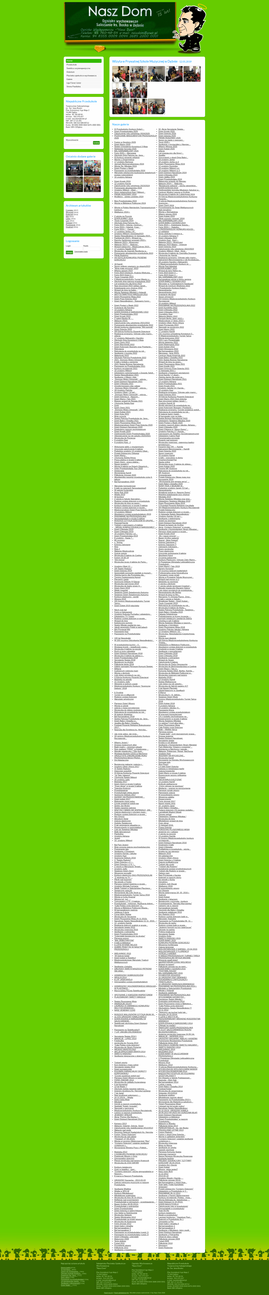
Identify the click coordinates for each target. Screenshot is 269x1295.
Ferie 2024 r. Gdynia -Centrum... (128, 225)
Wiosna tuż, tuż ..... (122, 899)
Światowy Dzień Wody (168, 697)
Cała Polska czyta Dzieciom (170, 727)
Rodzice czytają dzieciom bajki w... (173, 916)
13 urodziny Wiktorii (123, 512)
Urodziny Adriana (121, 836)
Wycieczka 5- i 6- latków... (169, 695)
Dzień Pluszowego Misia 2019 (171, 503)
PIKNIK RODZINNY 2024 (125, 194)
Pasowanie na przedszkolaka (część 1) (131, 1232)
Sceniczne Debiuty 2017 (125, 795)
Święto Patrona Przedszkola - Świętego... (176, 610)
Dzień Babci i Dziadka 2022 (170, 357)
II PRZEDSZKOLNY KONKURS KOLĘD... (176, 229)
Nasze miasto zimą (166, 803)
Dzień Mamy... (120, 455)
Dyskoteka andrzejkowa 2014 (171, 1001)
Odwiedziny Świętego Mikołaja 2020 (174, 421)
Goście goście (120, 553)
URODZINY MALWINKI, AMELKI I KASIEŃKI (177, 1038)
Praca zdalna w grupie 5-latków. (128, 460)
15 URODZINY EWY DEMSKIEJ (172, 977)
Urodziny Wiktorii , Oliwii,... (126, 190)
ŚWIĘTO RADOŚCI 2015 (169, 938)
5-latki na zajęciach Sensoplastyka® (130, 488)
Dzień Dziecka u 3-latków (169, 860)
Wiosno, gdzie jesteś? (168, 1169)
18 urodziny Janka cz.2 (168, 162)
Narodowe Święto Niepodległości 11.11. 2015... (135, 921)
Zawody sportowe (166, 1150)
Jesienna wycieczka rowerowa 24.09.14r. (176, 1034)
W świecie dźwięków (123, 714)
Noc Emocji (119, 816)
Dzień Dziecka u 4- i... (124, 862)
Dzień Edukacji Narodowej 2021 (128, 381)
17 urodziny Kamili (166, 331)
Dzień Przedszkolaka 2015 (126, 934)
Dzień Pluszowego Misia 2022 (127, 297)
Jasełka (161, 155)
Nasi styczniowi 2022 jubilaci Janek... (130, 286)
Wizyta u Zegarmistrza (124, 159)
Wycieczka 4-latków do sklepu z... (129, 656)
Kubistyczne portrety (123, 623)
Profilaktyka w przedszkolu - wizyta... (174, 849)
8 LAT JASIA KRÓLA (123, 979)
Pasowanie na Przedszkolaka (127, 634)
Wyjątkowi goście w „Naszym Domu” (174, 492)
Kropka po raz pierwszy (168, 851)
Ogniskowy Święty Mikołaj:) (170, 999)
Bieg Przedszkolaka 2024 (125, 201)
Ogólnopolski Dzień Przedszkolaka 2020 (132, 434)
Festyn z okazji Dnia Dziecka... (171, 1134)
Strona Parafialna (74, 87)
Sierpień (69, 223)
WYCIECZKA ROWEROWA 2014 (172, 1071)
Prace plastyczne (166, 551)
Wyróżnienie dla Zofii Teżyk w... (128, 892)
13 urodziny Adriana (167, 381)
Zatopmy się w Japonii (168, 906)
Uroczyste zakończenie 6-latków (128, 449)
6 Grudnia (118, 692)
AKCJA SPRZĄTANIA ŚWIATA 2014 (129, 1051)
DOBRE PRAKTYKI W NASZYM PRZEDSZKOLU (128, 948)
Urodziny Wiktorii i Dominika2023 (128, 233)
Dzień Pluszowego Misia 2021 (171, 364)
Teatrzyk (162, 895)
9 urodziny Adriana (166, 706)
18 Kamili (118, 264)
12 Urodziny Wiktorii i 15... (170, 631)
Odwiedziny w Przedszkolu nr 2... (173, 1191)
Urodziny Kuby (164, 936)
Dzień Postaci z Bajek (123, 168)
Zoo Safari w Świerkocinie (125, 1213)
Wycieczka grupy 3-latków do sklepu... (175, 464)
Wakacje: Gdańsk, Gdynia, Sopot (128, 1126)
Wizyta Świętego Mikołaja (169, 721)
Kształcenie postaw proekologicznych (174, 869)
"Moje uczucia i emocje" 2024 (171, 218)
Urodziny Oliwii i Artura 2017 (126, 766)
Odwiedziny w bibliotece (169, 1117)
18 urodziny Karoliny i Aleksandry (173, 262)
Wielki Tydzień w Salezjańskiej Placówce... (133, 888)
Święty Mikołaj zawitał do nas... (128, 625)
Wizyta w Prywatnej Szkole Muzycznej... (176, 577)
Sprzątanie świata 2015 (124, 927)
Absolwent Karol (165, 555)
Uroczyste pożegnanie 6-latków (172, 553)
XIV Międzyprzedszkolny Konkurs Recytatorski (178, 507)
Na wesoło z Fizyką (122, 882)
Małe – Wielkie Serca (167, 729)
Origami (161, 777)
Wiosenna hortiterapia (168, 945)
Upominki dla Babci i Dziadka (171, 910)
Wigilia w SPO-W (121, 1191)
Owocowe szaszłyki (122, 771)
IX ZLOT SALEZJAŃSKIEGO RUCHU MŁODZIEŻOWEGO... (174, 1031)
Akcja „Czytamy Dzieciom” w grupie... (174, 527)
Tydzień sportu (120, 1062)
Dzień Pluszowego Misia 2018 (171, 627)
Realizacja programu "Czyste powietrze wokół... (179, 410)
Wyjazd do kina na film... (169, 595)
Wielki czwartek (121, 590)
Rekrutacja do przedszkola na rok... (130, 351)
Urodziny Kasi (164, 753)
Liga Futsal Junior (74, 83)
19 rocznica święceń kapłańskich (172, 571)
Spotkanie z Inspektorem (125, 1250)
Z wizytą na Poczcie (123, 216)
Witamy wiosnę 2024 (167, 214)
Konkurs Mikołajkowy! (123, 1193)
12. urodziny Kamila (123, 923)
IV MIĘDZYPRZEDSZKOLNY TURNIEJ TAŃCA (179, 956)
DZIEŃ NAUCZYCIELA (168, 1204)
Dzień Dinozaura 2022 (168, 349)
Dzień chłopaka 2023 (167, 238)
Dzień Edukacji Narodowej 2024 (172, 172)
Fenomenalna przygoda (169, 438)
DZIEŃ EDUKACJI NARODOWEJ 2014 (175, 1023)
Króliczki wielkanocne (167, 784)
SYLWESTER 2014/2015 (169, 975)
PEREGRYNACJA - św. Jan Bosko (173, 1128)
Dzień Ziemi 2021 (122, 407)
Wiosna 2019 (120, 599)
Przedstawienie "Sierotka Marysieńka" (175, 903)
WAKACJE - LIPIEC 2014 (125, 1038)
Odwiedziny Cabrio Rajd (169, 436)
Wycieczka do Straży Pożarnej (127, 1047)
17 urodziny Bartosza (123, 162)
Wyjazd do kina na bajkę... (126, 290)
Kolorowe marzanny (167, 1154)
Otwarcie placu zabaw (168, 1237)
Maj (67, 217)
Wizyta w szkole (121, 706)
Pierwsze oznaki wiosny (168, 790)
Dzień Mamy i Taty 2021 (125, 399)
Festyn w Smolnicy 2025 (125, 142)
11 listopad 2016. (166, 825)
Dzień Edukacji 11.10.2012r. (170, 1202)
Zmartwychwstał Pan (167, 460)
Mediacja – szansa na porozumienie (174, 788)
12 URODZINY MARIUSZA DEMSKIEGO (176, 984)
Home (70, 61)
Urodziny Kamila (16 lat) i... (170, 516)
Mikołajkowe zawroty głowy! (170, 1097)
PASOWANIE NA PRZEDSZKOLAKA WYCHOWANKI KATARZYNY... (174, 996)
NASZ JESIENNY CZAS (124, 1010)
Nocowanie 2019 (165, 479)
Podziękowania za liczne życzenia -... (174, 616)
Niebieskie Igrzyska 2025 (125, 149)
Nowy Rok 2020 (121, 492)
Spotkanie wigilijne (166, 1095)
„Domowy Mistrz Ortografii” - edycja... (130, 379)
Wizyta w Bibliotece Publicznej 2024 (130, 203)
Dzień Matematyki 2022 (168, 344)
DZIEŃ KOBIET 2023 (167, 268)
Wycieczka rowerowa (167, 1143)
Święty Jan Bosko (122, 806)
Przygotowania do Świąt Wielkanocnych (175, 207)
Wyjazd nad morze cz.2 (168, 579)
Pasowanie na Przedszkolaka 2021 (129, 366)
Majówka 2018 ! (165, 677)
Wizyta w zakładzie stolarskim (171, 1136)
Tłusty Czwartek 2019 (168, 603)
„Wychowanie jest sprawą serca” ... (173, 481)
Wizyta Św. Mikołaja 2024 (125, 166)
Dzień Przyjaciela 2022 (168, 325)
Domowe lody (164, 762)
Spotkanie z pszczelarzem (170, 651)
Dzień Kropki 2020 (122, 431)
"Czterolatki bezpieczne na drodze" (129, 936)
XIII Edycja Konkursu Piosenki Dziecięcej (132, 331)
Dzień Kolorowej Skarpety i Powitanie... (175, 407)
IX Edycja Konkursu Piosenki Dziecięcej (131, 773)
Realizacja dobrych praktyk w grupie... (131, 925)
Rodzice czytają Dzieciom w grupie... (130, 814)
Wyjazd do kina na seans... (170, 362)
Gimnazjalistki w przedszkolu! (171, 1208)
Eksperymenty (164, 799)
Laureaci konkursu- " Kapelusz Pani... (175, 1217)
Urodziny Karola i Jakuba (125, 853)
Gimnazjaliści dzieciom (124, 1158)
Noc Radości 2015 (166, 914)
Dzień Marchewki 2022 (124, 344)
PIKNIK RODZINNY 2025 (169, 138)
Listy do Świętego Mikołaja (126, 829)
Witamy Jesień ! (121, 742)
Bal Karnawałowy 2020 (124, 482)
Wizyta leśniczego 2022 (168, 338)
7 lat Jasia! (119, 1093)
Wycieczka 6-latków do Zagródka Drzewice (177, 253)
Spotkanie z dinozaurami (70, 1283)
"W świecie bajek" (122, 956)
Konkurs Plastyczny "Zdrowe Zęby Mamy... (177, 560)
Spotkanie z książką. (123, 966)
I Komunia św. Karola (167, 255)
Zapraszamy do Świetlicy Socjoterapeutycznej (178, 434)
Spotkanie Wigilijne (122, 1189)
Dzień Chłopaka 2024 (168, 175)
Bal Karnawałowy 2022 (168, 351)
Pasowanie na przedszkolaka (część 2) (131, 1234)
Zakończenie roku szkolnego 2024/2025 (132, 133)
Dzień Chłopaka (165, 847)
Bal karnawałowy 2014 (168, 1082)
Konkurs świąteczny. (123, 1167)
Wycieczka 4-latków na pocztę (127, 649)
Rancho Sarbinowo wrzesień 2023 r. (130, 240)
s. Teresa (118, 542)
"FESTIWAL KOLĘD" (167, 971)
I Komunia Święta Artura (125, 458)
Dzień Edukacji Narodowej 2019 (172, 523)
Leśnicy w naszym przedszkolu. (128, 1112)
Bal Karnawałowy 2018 (124, 716)
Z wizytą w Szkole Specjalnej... (127, 499)
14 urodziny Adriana (123, 310)
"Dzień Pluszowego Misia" (169, 1104)
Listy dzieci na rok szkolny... (170, 684)
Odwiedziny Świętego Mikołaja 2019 (174, 501)
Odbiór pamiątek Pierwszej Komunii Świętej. (133, 666)
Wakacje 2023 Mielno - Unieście (172, 244)
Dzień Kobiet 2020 (166, 466)
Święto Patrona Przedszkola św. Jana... (131, 418)
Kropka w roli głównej (167, 742)
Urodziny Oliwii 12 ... (123, 566)
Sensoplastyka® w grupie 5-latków (129, 518)
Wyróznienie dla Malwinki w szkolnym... (175, 1102)
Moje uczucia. (120, 416)
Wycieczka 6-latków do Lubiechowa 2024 (176, 194)
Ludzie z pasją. (165, 1084)
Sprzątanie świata (166, 740)
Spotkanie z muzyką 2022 (125, 353)
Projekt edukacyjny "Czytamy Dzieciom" (175, 1189)
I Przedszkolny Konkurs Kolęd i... (172, 288)
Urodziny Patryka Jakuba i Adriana (173, 629)
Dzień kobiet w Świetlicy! (125, 958)
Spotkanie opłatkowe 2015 (170, 912)
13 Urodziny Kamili (166, 679)
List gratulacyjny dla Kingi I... (171, 153)
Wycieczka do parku (167, 923)
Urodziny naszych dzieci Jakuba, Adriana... (177, 425)
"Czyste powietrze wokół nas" (127, 1076)
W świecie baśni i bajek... (169, 414)
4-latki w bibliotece (122, 943)
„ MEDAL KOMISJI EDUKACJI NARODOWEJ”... (135, 527)
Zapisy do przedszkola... (70, 1272)
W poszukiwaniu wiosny (168, 795)
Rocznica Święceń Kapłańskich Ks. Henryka (133, 1132)
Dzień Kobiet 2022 (166, 347)
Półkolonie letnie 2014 (168, 1043)
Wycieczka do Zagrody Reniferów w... (131, 251)
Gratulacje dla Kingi (167, 294)
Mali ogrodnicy (164, 210)
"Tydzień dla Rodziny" (168, 866)
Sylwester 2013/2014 (167, 1093)
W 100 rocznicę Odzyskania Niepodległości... (134, 640)
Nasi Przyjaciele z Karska (169, 875)
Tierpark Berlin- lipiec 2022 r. (171, 318)
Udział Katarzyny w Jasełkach (171, 690)
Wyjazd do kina (121, 621)
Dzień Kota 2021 (121, 414)
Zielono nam (164, 873)
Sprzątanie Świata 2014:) (125, 1036)
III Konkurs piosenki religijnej (127, 157)
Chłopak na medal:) (167, 1025)
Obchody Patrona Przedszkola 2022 (130, 357)
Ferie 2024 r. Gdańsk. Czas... (127, 227)
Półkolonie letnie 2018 (124, 664)
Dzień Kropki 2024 (122, 181)
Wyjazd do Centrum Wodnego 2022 (174, 286)
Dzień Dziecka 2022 (123, 329)
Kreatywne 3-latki (166, 845)
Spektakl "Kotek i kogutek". (126, 1106)
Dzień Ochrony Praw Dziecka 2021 (173, 368)
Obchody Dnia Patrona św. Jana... (129, 155)
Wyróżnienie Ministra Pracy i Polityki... (131, 1148)
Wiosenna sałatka (166, 797)
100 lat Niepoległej (122, 638)
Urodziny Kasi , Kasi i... (168, 240)
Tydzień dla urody (166, 864)
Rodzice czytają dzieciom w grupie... (130, 507)
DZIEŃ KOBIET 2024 (123, 218)
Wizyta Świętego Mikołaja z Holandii (130, 292)
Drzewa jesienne (165, 736)
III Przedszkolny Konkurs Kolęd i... (129, 129)
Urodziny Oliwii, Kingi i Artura (171, 323)
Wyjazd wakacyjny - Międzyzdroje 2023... (132, 247)
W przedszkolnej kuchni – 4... (127, 645)
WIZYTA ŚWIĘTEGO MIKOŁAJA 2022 (131, 294)
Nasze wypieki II (121, 464)
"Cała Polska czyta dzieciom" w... (128, 906)
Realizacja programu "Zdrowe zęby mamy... (177, 257)
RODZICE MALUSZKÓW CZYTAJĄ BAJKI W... (134, 1014)
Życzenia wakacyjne (167, 558)
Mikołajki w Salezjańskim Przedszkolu (175, 988)
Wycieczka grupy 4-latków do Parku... (131, 562)
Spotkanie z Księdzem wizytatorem (173, 373)
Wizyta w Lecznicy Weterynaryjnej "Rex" (132, 1141)
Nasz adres (65, 1277)
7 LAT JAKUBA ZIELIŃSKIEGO (128, 1032)
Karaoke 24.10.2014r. (168, 1014)
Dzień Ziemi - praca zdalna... (127, 462)
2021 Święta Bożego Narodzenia (172, 360)
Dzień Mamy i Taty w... (168, 669)
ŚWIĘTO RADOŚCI (122, 1054)
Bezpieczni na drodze (123, 662)
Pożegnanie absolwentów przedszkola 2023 (133, 253)
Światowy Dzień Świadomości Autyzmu (131, 592)
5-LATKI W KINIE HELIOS (125, 945)
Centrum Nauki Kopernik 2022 (171, 355)
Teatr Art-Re (163, 1210)
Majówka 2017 (120, 782)
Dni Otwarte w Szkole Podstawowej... (174, 1078)
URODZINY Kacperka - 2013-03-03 (130, 1180)
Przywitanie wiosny (122, 1245)
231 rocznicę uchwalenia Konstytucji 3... (176, 334)
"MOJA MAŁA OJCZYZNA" (170, 779)
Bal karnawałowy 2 (122, 1228)
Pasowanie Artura (166, 710)
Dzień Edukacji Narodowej (170, 1115)
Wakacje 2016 (164, 853)
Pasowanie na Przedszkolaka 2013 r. (174, 1099)
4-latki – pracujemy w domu (170, 458)
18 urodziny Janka (166, 159)
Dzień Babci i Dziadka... (168, 808)
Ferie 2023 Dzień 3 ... (168, 273)
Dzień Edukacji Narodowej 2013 (128, 1119)
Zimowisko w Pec (166, 1221)
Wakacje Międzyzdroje (124, 551)
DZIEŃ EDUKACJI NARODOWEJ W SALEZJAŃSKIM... (130, 1020)
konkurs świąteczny (167, 1213)
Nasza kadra (66, 1268)
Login (68, 246)
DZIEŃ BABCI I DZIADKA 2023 (172, 281)
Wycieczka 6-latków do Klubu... (172, 608)
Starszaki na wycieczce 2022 (171, 327)
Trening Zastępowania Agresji (127, 577)
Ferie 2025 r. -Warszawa (125, 153)
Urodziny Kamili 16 (166, 403)
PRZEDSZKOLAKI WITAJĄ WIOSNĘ (174, 958)
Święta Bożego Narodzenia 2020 (172, 418)
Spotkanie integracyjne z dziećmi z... (130, 1056)
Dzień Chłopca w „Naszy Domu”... (173, 429)
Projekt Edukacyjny (166, 510)
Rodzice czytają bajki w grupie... (172, 925)
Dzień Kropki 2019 (166, 534)
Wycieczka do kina (166, 819)
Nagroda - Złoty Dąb (167, 1080)
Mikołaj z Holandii (166, 990)
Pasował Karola (121, 523)
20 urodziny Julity (122, 779)
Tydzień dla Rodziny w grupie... (172, 871)
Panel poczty (108, 1293)
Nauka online (164, 462)
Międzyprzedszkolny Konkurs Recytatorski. (133, 1110)
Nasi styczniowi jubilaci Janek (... (172, 401)
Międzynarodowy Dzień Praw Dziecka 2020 (133, 425)
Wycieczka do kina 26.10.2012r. (128, 1197)
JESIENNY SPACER (123, 1115)
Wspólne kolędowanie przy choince (174, 494)
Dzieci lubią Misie (122, 1099)
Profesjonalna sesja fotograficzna (173, 573)
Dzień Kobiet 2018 (166, 703)
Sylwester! (163, 1187)
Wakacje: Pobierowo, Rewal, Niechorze (175, 751)
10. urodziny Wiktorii (123, 840)
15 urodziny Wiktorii (123, 370)
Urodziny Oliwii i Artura (168, 858)
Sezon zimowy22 (165, 297)
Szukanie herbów (166, 1158)
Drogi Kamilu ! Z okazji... (169, 375)
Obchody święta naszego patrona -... (130, 1089)
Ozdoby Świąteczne (123, 823)
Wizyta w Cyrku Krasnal (124, 897)
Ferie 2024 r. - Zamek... (124, 229)
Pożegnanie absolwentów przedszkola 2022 (133, 325)
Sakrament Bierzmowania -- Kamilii (173, 449)
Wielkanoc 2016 (165, 886)
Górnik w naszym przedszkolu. (127, 1104)
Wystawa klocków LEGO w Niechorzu (130, 753)
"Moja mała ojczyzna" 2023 (126, 268)
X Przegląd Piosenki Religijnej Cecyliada (176, 505)
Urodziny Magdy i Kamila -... (170, 1178)
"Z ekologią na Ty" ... (123, 877)
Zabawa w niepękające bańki (171, 769)
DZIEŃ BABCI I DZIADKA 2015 (172, 969)
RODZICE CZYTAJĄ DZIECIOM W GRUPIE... (134, 520)
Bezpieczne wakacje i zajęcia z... (128, 764)
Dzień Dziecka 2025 (167, 133)
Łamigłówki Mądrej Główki (169, 812)
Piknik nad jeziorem (123, 879)
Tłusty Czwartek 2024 (124, 220)
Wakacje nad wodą (122, 1130)
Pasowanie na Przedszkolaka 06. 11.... (175, 921)
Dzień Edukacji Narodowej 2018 (128, 653)
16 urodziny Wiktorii (167, 303)
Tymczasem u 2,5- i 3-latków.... (128, 901)
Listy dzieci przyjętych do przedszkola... (175, 590)
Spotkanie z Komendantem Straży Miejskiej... (178, 529)
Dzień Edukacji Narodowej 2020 (128, 427)
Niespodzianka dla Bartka (169, 592)
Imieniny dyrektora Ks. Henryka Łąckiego (132, 1091)
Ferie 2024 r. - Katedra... (169, 227)
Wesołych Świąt (121, 819)
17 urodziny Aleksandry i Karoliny (129, 338)
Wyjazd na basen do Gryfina (171, 525)
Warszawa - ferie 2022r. (168, 353)
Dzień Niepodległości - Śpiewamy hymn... (132, 301)
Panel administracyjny (121, 1293)
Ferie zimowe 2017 (166, 801)
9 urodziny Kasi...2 (122, 442)
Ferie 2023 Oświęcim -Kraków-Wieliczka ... (133, 273)
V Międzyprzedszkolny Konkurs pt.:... (174, 264)
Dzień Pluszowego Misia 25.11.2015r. (130, 919)
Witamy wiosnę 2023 (123, 270)
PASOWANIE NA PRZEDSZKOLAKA (130, 516)
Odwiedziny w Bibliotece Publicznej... (174, 645)
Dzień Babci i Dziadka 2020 (170, 484)
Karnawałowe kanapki (168, 908)
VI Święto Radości (122, 769)
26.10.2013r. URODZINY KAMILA (173, 1110)
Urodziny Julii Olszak (167, 884)
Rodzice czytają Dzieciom (125, 697)
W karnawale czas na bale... (170, 416)
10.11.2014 (163, 1010)
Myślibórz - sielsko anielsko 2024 (128, 196)
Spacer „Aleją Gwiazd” (168, 540)
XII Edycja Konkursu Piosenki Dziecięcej (176, 397)
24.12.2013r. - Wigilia (123, 1097)
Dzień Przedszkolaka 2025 (126, 131)
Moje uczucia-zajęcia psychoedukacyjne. (132, 847)
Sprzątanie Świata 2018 (124, 660)
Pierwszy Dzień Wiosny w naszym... (130, 1078)
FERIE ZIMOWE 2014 (124, 1080)
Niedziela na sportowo (168, 581)
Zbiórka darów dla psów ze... (171, 377)
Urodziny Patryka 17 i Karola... (171, 431)
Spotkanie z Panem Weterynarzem (173, 1195)
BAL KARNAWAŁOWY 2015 (170, 973)
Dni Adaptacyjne (121, 760)
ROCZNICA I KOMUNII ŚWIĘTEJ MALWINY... (178, 1045)
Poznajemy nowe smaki (168, 575)
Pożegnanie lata (121, 849)
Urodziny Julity (120, 869)
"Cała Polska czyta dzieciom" (171, 1006)
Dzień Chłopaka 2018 (168, 653)
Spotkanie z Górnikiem (168, 625)
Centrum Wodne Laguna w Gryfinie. (174, 192)
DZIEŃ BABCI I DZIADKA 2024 (172, 223)
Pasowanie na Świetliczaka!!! (127, 1030)
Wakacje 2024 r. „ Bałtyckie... (171, 183)
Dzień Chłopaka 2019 (123, 529)
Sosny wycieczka (165, 549)
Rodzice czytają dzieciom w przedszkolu (132, 501)
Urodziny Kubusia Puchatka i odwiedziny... (133, 614)
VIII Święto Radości (122, 568)
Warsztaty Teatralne (167, 919)
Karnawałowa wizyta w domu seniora (174, 279)
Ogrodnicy (163, 882)
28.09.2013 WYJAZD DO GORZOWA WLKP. (178, 1112)
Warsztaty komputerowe (125, 486)
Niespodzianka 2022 (167, 292)
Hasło (85, 246)
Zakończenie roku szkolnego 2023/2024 (132, 186)
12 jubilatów (163, 231)
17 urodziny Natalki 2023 (125, 249)
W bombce (119, 497)
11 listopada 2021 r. (167, 370)
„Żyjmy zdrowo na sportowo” (171, 786)
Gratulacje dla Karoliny (124, 308)
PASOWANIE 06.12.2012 (169, 1193)
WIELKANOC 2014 (166, 1049)
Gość (116, 405)
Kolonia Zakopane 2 (167, 542)
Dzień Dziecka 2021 (167, 394)
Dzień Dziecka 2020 (167, 451)
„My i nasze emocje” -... (168, 536)
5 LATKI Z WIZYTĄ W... (168, 1017)
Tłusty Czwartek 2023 (124, 277)
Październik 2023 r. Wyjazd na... (128, 238)
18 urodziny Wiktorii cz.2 (169, 170)
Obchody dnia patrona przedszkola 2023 (132, 281)
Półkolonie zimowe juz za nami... (172, 966)
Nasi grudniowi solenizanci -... (127, 1095)
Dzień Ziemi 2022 (122, 342)
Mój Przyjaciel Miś (122, 629)
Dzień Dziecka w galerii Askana (128, 1210)
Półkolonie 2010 (165, 1243)
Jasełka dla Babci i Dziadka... (127, 723)
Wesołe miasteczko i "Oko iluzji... (128, 751)
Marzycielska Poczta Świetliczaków (129, 990)
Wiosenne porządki (122, 873)
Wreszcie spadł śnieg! (168, 960)
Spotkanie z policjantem (168, 658)
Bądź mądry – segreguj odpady (128, 747)
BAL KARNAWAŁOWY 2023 (170, 277)
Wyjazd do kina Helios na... (170, 270)
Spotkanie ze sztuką (167, 1147)
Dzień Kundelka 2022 (167, 308)
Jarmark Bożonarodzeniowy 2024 (129, 164)
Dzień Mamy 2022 (166, 329)
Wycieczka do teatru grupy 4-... (128, 586)
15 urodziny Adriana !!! (168, 236)
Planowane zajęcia (166, 792)
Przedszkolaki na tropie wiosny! (128, 1219)
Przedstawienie (121, 790)
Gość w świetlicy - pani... (125, 1169)
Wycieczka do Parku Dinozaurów (172, 664)
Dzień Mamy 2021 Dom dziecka (172, 399)
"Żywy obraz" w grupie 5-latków (128, 786)
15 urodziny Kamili (166, 455)
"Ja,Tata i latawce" (122, 775)
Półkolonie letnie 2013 (168, 1126)
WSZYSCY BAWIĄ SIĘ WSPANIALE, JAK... (133, 810)
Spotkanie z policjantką (124, 932)
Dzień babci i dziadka (123, 1226)
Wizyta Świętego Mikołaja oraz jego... (174, 499)
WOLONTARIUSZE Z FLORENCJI (173, 951)
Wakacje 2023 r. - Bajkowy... (126, 244)
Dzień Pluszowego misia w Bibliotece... (175, 1004)
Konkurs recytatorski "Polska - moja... (175, 1197)
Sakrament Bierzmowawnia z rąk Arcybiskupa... (179, 260)
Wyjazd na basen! (166, 964)
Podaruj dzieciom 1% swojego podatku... (176, 810)
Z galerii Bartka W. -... (124, 318)
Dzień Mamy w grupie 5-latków (172, 773)
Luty (67, 221)
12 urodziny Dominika (168, 166)
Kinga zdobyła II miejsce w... (170, 233)
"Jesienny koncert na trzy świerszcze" (175, 927)
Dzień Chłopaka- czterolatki (126, 1237)
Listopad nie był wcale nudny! (171, 1106)
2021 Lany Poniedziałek (169, 340)
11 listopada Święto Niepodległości (173, 514)
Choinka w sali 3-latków (168, 621)
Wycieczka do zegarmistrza (170, 1091)
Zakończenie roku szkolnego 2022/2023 (176, 249)
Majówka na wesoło (123, 679)
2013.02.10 (163, 1176)
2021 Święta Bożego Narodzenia (128, 364)
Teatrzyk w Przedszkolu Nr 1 (171, 1219)
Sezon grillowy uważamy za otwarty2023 (132, 266)
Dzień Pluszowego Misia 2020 (127, 423)
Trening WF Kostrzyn (167, 468)
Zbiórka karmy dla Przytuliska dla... (129, 575)
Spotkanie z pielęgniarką (169, 518)
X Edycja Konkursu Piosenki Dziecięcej (131, 677)
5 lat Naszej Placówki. (168, 688)
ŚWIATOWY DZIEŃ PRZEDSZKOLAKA (175, 1027)
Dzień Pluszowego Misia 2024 (171, 164)
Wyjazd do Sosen (166, 660)
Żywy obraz (163, 823)
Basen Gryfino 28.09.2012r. (126, 1204)
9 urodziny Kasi (121, 440)
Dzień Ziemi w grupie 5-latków (127, 784)
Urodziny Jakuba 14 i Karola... (171, 388)
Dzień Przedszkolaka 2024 (170, 179)
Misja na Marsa (165, 1145)
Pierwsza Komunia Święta (169, 1152)
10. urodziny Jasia (166, 806)
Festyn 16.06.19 (121, 558)
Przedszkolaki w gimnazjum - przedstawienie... (135, 1202)
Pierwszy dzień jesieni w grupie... (173, 531)
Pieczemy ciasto (121, 579)
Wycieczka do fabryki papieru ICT (173, 686)
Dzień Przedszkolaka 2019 (126, 536)
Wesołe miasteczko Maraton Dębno (174, 588)
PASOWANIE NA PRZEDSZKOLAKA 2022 (176, 305)
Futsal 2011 (119, 1243)
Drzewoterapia (164, 475)
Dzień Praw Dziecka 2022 (125, 299)
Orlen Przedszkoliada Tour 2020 (128, 468)
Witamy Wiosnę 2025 (167, 146)
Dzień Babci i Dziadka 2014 (170, 1086)
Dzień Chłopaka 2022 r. (168, 312)
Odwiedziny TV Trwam (124, 616)
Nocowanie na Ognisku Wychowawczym (176, 760)
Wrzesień (69, 212)
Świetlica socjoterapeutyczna (78, 68)
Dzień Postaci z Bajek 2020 (170, 423)
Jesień (117, 838)
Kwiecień (69, 214)
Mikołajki (118, 1102)
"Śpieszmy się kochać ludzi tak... (172, 1012)
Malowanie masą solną (124, 801)
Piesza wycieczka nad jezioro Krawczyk (131, 1160)
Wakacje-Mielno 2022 (168, 316)
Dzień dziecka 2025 (167, 136)
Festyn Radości (165, 1132)
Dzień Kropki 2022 (122, 316)
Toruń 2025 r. (164, 142)
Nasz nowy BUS (165, 1171)
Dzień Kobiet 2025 (166, 149)
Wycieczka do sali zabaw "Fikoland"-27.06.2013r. (125, 1137)
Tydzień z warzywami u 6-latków (128, 525)
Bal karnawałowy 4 (166, 1228)
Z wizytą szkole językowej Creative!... (174, 586)
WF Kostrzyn (164, 473)
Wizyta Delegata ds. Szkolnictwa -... (174, 1200)
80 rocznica (119, 540)
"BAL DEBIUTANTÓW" (124, 940)
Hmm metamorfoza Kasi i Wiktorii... (129, 192)
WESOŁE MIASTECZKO (125, 1049)
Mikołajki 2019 (164, 497)
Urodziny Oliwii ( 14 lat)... (125, 392)
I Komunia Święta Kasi (124, 403)
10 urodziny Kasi (165, 390)
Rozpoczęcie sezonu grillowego (172, 775)
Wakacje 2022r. (121, 321)
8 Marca (162, 692)
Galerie (69, 79)
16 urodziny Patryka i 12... (125, 534)
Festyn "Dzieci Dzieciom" (125, 1134)
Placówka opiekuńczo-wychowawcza (81, 76)
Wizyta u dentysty (122, 673)
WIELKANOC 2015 (122, 953)
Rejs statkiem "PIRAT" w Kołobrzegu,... (131, 749)
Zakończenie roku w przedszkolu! (173, 1206)
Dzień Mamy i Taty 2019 (169, 566)
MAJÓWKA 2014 (165, 1051)
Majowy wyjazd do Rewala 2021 (128, 401)
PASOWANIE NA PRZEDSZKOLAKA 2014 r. (177, 986)
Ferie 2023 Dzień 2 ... (124, 275)
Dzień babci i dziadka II (168, 1224)
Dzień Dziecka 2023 (167, 247)
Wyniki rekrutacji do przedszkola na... (174, 405)
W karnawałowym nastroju (126, 910)
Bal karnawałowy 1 (166, 1226)
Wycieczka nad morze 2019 (126, 584)
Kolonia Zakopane (122, 544)
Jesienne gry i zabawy (168, 832)
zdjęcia (161, 151)
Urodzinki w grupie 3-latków (170, 649)
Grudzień (69, 227)
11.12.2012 (163, 1174)
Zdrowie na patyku (166, 929)
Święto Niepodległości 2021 (126, 375)
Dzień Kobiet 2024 (166, 216)
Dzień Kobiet (164, 897)
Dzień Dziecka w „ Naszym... (127, 397)
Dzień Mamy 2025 (122, 144)
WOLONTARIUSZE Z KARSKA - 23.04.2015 (177, 949)
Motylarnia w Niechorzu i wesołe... (173, 749)
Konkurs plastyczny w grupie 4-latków (131, 505)
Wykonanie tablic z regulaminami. (129, 447)
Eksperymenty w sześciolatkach (128, 827)
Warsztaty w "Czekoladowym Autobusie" (176, 284)
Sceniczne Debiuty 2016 (125, 858)
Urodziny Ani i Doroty (167, 1165)
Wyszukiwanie (72, 140)
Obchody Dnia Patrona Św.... (127, 223)
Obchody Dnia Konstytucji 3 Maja (129, 340)
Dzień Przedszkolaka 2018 (126, 658)
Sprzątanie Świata (166, 934)
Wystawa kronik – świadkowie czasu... (131, 647)
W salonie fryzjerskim (123, 490)
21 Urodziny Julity (122, 682)
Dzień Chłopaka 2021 (123, 383)
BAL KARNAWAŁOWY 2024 (170, 220)
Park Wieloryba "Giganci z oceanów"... (175, 747)
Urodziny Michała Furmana (126, 886)
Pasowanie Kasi (121, 631)
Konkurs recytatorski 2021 (125, 368)
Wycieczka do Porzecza (124, 438)
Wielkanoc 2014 (165, 1065)
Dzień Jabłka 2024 (166, 177)
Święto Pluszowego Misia (125, 1001)
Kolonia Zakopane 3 (167, 544)
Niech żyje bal (120, 610)
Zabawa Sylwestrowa (167, 614)
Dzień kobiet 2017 (122, 799)
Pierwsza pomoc (165, 732)
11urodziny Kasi (165, 314)
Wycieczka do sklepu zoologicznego (130, 710)
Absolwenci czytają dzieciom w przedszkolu (177, 647)
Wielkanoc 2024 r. (122, 212)
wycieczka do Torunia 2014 (126, 1043)
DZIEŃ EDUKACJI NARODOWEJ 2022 (131, 312)
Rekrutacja (119, 349)
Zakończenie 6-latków (168, 662)
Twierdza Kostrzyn (122, 788)
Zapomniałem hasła (81, 251)
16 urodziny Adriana (123, 177)
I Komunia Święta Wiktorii (125, 777)
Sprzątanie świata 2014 (124, 1067)
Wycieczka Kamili (166, 758)
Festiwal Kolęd (164, 1089)
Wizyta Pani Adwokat (167, 266)
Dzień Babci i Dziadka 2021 (126, 421)
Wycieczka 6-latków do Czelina (128, 555)
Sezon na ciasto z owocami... (171, 140)
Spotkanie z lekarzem (168, 899)
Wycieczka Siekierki (123, 1215)
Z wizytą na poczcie (167, 834)
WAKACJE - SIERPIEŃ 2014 (170, 1036)
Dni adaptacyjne (165, 856)
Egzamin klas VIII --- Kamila (170, 447)
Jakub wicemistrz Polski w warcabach (130, 627)
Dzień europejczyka (123, 1069)
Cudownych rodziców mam (126, 671)
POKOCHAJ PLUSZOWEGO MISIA (174, 829)
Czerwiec (69, 210)
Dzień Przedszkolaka (123, 1208)
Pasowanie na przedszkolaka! (72, 1279)
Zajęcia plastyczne (122, 821)
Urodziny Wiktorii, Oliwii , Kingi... (172, 251)
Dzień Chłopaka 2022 (168, 310)
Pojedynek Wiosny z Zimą (125, 1156)
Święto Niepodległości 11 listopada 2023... (133, 236)
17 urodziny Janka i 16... (125, 231)
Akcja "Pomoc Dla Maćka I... (126, 1117)
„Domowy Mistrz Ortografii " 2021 (129, 410)
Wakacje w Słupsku (166, 1123)
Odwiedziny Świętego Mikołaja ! (172, 816)
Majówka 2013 (120, 1152)
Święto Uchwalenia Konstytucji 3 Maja (131, 146)
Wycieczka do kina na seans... (127, 503)
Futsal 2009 (163, 1241)
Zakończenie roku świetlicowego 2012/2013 (133, 1128)
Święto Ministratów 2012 (125, 1217)
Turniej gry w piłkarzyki (124, 695)
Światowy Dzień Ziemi (124, 871)
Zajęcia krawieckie (166, 771)
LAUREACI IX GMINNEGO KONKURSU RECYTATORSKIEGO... (131, 1007)
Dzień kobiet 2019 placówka (126, 605)
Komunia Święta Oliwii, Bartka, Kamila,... (176, 671)
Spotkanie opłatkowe (167, 993)
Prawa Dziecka (165, 827)
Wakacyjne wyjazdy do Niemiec (172, 181)
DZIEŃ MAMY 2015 (167, 940)
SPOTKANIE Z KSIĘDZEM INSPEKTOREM (133, 995)
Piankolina (118, 834)
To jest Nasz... (66, 1270)
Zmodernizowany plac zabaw (127, 386)
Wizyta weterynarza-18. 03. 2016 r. (173, 892)
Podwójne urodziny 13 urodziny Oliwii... (131, 451)
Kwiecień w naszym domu (169, 877)
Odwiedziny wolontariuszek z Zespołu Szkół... (134, 373)
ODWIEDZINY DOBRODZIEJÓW (128, 975)
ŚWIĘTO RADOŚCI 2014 (169, 1047)
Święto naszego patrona (125, 808)
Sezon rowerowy (165, 453)
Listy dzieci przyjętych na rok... (127, 675)
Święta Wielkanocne (167, 682)
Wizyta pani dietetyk (167, 638)
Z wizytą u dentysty (166, 584)
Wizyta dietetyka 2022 (168, 342)
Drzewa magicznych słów (125, 745)
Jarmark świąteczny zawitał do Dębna (175, 618)
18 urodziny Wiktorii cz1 (168, 168)
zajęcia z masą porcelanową (126, 708)
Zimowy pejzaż (165, 814)
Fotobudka (119, 1041)
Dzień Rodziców (165, 1247)
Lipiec (68, 219)
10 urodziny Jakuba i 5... (169, 708)
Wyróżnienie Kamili (122, 473)
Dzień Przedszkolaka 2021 (170, 383)
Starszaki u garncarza (124, 1108)
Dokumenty (72, 3)
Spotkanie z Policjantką (168, 1234)
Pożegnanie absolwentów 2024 (128, 188)
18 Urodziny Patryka (123, 390)
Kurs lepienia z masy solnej (126, 1065)
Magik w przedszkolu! (168, 1215)
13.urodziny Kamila (166, 836)
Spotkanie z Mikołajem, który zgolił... (174, 1230)
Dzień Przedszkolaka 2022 (126, 314)
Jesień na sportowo (167, 520)
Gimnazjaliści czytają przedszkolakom (131, 982)
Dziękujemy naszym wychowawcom (130, 429)
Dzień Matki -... (66, 1285)
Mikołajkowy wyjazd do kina (170, 821)
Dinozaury (162, 1245)
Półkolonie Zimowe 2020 (125, 475)
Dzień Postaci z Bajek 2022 (126, 305)
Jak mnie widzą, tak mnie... (126, 734)
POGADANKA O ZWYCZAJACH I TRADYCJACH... (173, 980)
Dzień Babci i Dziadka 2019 (170, 612)
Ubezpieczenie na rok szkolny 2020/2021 (132, 436)
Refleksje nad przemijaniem (126, 1200)
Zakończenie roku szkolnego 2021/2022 (132, 323)
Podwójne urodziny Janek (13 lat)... (174, 488)
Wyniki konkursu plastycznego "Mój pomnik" (133, 327)
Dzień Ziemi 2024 (166, 205)
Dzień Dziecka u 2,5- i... (124, 864)
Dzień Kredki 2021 (166, 366)
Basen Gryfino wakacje (168, 538)
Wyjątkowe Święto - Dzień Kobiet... (173, 601)
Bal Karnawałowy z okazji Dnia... (172, 1182)
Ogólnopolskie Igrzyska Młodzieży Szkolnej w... (179, 190)
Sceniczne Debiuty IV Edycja (127, 581)
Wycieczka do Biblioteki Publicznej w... (175, 673)
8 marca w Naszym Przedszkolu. (128, 1176)
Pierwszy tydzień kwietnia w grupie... (130, 884)
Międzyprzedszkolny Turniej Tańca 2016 (132, 895)
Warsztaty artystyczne (124, 699)
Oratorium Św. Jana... (69, 1275)
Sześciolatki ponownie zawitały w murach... (133, 573)
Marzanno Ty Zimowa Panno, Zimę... (174, 597)
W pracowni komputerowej (170, 714)
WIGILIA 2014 (120, 977)
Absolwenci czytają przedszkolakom (174, 712)
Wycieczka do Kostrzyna (125, 1221)
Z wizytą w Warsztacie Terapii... (128, 866)
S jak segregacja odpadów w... (127, 825)
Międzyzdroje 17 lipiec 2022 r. (171, 321)
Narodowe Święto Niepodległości (172, 1108)
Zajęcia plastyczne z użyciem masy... (130, 812)
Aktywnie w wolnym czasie (126, 684)
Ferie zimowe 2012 (122, 1224)
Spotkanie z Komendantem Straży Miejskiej (177, 745)
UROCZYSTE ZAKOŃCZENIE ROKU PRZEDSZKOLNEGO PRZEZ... (130, 756)
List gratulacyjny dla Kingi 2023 (128, 284)
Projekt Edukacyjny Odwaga (126, 453)
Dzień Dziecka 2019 (123, 571)
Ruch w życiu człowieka (124, 651)
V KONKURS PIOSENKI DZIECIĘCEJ (130, 1154)
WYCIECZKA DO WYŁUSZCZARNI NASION (177, 1069)
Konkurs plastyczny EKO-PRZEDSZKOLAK (133, 875)
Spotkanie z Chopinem (124, 851)
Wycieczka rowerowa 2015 (126, 929)
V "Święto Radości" (122, 860)
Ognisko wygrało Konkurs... (71, 1274)
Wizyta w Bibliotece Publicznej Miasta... (131, 908)
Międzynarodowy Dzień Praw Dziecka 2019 (133, 510)
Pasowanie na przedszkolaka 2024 (129, 170)
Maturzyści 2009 (121, 1239)
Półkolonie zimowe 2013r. (169, 1180)
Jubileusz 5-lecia (121, 912)
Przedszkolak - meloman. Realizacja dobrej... (134, 903)
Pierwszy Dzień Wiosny (124, 703)
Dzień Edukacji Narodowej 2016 (172, 843)
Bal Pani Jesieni (121, 845)
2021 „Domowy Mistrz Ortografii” (128, 360)
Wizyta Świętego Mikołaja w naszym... (175, 623)
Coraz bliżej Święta (122, 914)
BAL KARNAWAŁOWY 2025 (126, 151)
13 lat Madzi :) (120, 1086)
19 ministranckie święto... (70, 1281)
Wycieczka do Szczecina (125, 916)
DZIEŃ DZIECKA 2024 (168, 188)
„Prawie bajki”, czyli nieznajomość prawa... (177, 734)
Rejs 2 (117, 549)
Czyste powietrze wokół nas (126, 803)
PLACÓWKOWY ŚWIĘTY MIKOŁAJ (130, 997)
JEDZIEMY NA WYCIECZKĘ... (171, 755)
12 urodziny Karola (122, 183)
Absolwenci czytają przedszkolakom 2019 (132, 514)
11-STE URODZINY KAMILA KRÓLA (130, 1017)
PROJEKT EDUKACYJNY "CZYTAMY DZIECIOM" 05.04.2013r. (174, 1161)
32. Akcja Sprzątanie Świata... (171, 129)
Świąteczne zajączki (123, 890)
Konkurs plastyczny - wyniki (126, 597)
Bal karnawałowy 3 (122, 1230)
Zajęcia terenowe (166, 947)
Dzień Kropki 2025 (166, 131)
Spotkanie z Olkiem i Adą (125, 377)
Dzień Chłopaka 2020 (168, 427)
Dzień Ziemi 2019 (122, 588)
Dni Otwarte (163, 890)
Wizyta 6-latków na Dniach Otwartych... (131, 466)
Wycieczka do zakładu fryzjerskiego (130, 1082)
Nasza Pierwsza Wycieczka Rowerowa (175, 1156)
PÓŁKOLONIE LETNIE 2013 (171, 1130)
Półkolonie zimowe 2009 (169, 1239)
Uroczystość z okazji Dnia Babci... (173, 157)
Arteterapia (119, 471)
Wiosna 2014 (164, 1062)
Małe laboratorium (122, 832)
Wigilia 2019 (119, 494)
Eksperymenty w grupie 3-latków (172, 719)
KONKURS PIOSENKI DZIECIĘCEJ (174, 943)
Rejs (116, 547)
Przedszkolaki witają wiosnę (126, 792)
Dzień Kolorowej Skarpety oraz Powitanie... (133, 347)
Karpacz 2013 (120, 1123)
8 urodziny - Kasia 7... (124, 538)
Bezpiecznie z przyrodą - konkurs (173, 901)
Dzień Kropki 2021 (166, 386)
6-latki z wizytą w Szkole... (169, 599)
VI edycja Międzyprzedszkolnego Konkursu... (178, 1067)
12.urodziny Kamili (166, 782)
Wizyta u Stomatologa (168, 212)
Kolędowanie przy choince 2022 (128, 288)
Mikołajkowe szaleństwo (124, 1195)
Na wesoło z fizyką (166, 879)
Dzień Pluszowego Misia (169, 725)
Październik (70, 225)
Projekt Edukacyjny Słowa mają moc (174, 477)
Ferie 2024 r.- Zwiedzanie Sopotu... (174, 225)
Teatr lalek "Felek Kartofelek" (171, 1184)
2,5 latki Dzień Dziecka (168, 766)
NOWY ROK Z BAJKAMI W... (171, 486)
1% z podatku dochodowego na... (173, 716)
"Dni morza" (119, 560)
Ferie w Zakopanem (123, 612)
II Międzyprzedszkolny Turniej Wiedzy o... (132, 279)
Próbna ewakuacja (166, 932)
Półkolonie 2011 (121, 1247)
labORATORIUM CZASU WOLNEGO (174, 962)
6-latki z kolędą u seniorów (126, 362)
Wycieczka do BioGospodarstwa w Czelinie (177, 666)
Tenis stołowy (120, 1241)
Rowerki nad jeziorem (168, 440)
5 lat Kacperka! (121, 1084)
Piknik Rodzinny (121, 255)
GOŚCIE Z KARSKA (167, 953)
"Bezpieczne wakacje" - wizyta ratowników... (177, 186)
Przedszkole (72, 65)
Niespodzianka (164, 290)
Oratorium (71, 72)
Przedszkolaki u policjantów (126, 1206)
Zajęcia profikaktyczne (168, 862)
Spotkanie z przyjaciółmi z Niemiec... (174, 144)
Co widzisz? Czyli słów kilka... (171, 723)
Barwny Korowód (165, 568)
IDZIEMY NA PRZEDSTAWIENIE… (129, 797)
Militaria (117, 669)
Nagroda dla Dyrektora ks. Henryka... (130, 730)
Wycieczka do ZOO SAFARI (126, 1163)
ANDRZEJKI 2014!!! (123, 1004)
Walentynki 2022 (121, 355)
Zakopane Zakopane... (168, 547)
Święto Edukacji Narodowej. (170, 738)
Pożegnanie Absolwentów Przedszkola (175, 1041)
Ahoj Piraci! (163, 764)
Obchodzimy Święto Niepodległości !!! (175, 1008)
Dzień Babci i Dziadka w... (125, 721)
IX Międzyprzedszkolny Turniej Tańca (174, 336)
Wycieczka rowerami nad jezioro (172, 675)
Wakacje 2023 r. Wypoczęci (126, 242)
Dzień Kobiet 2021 (122, 412)
